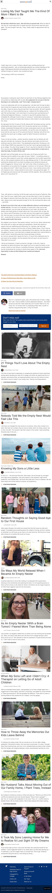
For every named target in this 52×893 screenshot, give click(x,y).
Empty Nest (4, 8)
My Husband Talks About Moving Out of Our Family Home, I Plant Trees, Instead (26, 786)
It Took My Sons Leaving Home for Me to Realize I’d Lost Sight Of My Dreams (25, 839)
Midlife (2, 568)
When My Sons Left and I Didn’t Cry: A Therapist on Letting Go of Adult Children (25, 679)
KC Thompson (8, 630)
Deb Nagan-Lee (8, 791)
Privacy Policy (29, 887)
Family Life (13, 879)
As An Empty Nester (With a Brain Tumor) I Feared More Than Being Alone (26, 625)
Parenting (12, 287)
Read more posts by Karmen (17, 310)
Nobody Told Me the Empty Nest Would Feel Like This (26, 417)
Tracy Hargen (8, 844)
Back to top (46, 888)
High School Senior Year (7, 465)
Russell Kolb (7, 524)
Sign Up (43, 326)
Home (3, 287)
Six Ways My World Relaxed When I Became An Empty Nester (23, 572)
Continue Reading (9, 382)
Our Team (27, 879)
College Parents (5, 673)
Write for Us (27, 881)
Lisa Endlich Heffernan (9, 472)
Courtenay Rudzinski (9, 577)
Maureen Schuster (9, 686)
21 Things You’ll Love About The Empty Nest (25, 364)
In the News (27, 876)
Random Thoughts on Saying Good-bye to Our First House (26, 519)
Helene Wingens (8, 369)
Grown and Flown (26, 1)
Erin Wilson (7, 422)
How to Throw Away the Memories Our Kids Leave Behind (25, 733)
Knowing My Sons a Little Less (20, 468)
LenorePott (7, 738)
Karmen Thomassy (9, 18)
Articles (7, 287)
